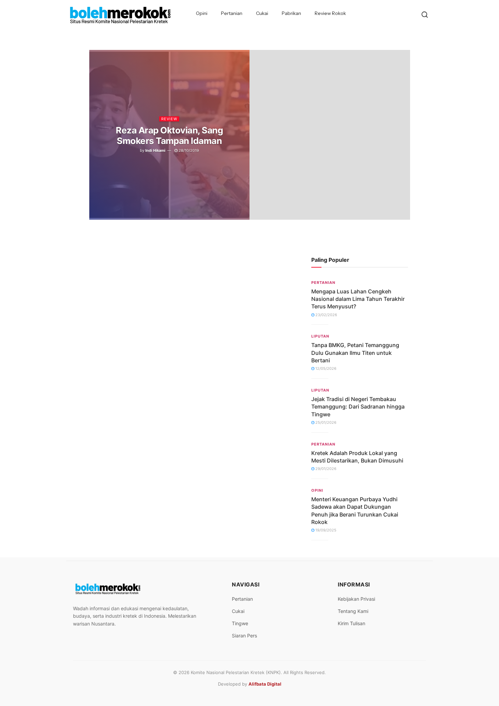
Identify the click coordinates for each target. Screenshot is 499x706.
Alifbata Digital (264, 684)
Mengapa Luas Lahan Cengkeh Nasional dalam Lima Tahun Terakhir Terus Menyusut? (358, 299)
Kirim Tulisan (351, 623)
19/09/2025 (325, 530)
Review (169, 118)
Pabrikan (291, 13)
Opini (201, 13)
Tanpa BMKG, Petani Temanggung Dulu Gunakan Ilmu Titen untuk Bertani (355, 353)
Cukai (262, 13)
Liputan (320, 336)
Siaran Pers (244, 635)
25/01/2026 (325, 422)
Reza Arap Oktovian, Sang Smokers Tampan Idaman (169, 135)
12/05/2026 (325, 368)
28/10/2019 (188, 150)
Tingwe (240, 623)
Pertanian (231, 13)
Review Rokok (330, 13)
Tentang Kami (353, 611)
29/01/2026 (325, 468)
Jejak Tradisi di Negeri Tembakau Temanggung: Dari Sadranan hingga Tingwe (358, 407)
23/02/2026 (325, 314)
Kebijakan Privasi (356, 599)
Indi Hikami (155, 150)
